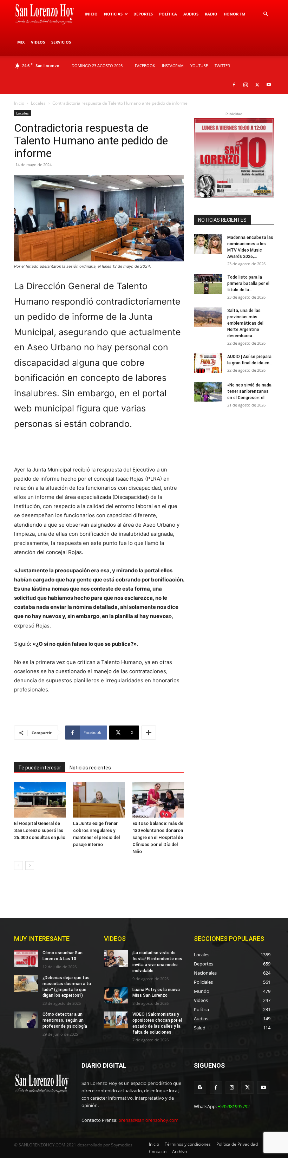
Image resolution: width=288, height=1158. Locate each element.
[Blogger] (200, 1087)
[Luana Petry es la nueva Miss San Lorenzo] (116, 995)
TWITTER (222, 65)
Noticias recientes (90, 767)
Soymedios (121, 1145)
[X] (257, 84)
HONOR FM (234, 14)
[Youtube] (268, 84)
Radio (211, 14)
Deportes (143, 14)
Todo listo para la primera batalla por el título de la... (248, 283)
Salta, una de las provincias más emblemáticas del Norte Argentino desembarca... (245, 323)
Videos (38, 42)
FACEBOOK (145, 65)
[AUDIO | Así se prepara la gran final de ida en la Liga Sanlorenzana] (208, 363)
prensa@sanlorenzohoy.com (148, 1120)
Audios (190, 14)
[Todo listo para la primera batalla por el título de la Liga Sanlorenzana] (208, 284)
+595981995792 (234, 1106)
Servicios (61, 42)
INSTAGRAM (173, 65)
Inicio (91, 14)
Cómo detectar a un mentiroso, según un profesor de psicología (64, 1020)
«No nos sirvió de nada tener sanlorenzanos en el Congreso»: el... (249, 391)
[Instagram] (245, 84)
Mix (21, 42)
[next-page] (29, 865)
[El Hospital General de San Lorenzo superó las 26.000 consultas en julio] (40, 800)
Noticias (113, 14)
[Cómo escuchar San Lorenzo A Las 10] (26, 958)
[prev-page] (18, 865)
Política (168, 14)
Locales (38, 103)
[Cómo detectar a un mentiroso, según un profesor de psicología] (26, 1019)
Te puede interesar (39, 767)
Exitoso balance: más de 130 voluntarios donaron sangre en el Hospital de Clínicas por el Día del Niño (157, 837)
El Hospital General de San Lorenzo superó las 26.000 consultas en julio (39, 830)
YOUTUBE (199, 65)
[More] (148, 733)
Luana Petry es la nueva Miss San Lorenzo (156, 992)
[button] (265, 14)
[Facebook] (234, 84)
